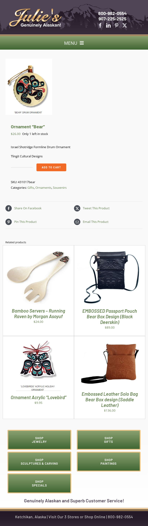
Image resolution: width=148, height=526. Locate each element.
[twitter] (124, 25)
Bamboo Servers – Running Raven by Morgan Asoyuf (38, 313)
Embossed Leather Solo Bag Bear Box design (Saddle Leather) (110, 399)
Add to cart (51, 167)
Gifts (30, 187)
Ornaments (43, 187)
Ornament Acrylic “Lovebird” (38, 397)
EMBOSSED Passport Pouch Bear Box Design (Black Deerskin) (109, 316)
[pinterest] (116, 25)
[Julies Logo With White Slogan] (35, 10)
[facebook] (100, 25)
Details (49, 277)
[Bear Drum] (74, 87)
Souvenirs (60, 187)
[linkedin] (108, 25)
